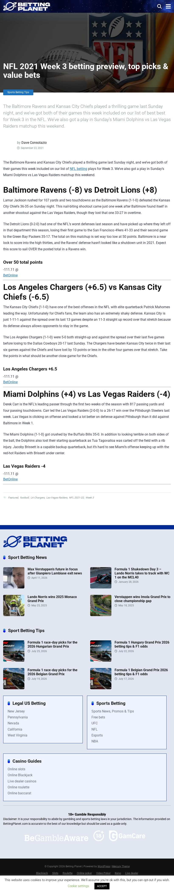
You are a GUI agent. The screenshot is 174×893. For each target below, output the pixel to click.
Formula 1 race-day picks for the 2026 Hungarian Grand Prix (52, 644)
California (15, 729)
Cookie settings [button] (78, 886)
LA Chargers (38, 497)
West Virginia (17, 735)
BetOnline (10, 275)
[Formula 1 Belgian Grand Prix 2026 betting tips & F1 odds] (100, 688)
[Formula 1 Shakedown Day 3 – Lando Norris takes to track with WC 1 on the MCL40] (100, 587)
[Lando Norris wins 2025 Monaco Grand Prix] (13, 615)
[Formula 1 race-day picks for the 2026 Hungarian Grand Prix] (13, 660)
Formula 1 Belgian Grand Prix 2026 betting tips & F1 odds (141, 672)
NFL (94, 729)
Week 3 (90, 497)
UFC (94, 723)
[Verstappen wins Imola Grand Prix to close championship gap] (100, 615)
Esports (97, 735)
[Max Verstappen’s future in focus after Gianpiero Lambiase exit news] (13, 587)
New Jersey (16, 711)
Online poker (84, 873)
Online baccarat (19, 793)
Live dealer (131, 873)
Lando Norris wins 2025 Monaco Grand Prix (52, 599)
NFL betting (78, 169)
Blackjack (42, 873)
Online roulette (18, 787)
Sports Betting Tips (18, 92)
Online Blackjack (20, 775)
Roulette (68, 873)
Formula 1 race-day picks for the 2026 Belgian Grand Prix (52, 672)
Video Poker (103, 873)
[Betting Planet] (26, 6)
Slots (55, 873)
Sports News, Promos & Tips (112, 711)
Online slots (16, 769)
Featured (13, 497)
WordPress (104, 866)
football (24, 497)
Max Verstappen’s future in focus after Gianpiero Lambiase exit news (55, 571)
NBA (94, 741)
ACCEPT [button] (102, 886)
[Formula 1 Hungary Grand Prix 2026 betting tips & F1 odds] (100, 660)
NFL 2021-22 (76, 497)
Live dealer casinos (22, 781)
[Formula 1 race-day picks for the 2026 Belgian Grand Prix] (13, 688)
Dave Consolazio (34, 143)
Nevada (13, 723)
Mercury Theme (121, 866)
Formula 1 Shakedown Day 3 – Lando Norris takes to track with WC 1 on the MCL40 (142, 573)
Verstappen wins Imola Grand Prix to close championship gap (142, 599)
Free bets (98, 717)
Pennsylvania (18, 717)
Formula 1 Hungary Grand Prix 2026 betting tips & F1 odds (142, 644)
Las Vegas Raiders (56, 497)
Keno (118, 873)
